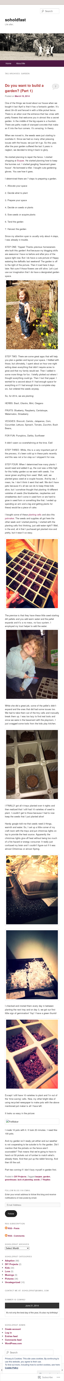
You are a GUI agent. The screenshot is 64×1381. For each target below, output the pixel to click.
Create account (13, 1329)
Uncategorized (12, 1282)
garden (46, 1176)
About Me (20, 63)
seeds (37, 1179)
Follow (11, 1213)
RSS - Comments (16, 1235)
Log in (8, 1332)
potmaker (9, 518)
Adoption (10, 1260)
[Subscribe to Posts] (6, 1228)
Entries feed (11, 1336)
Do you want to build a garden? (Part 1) (24, 88)
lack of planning (25, 1179)
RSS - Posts (13, 1228)
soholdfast (15, 19)
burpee (38, 1176)
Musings (9, 1274)
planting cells (35, 514)
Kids (7, 1267)
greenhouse (11, 1179)
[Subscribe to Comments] (6, 1235)
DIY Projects (20, 1176)
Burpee (20, 160)
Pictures (9, 1278)
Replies (45, 1179)
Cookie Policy (11, 1367)
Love (7, 1271)
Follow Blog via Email (18, 1190)
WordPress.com (13, 1343)
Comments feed (13, 1339)
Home (8, 63)
